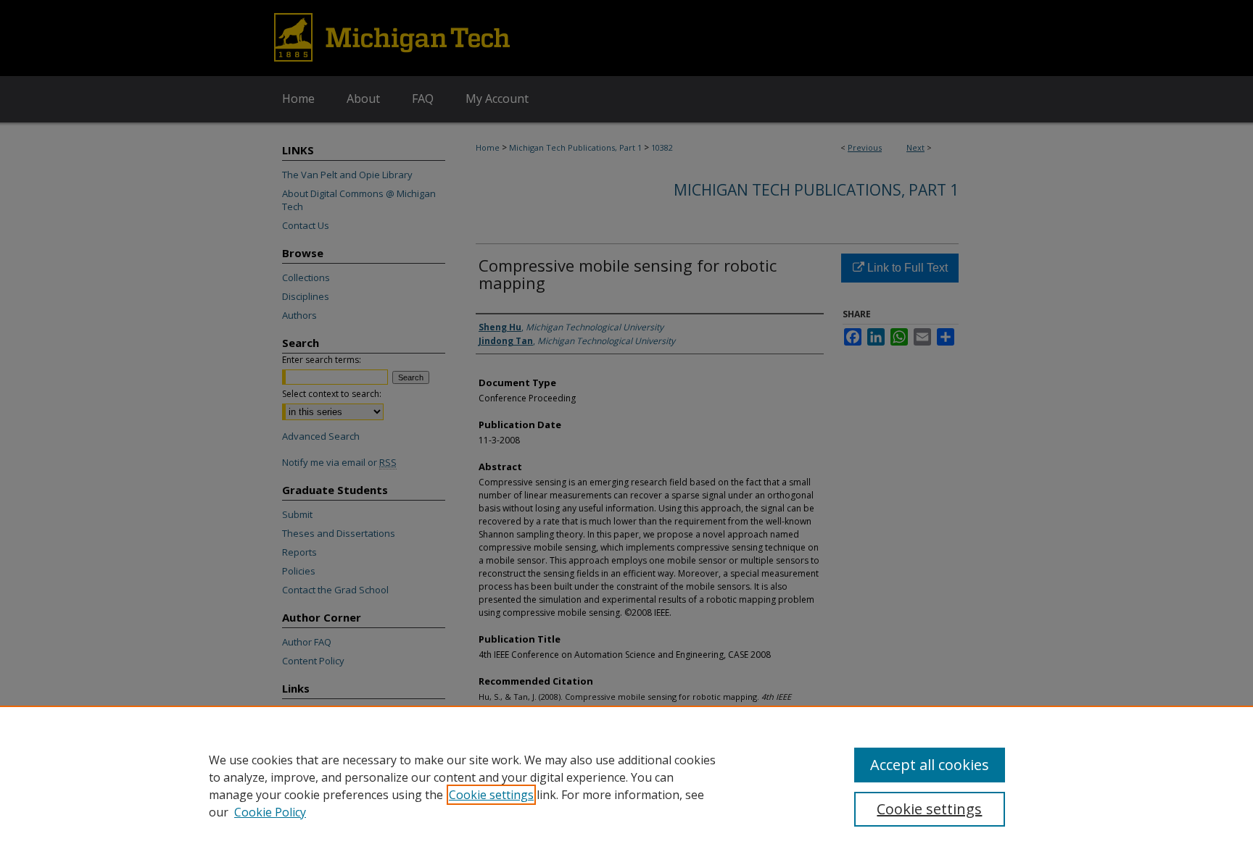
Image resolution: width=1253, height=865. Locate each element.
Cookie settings (491, 795)
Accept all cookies (929, 764)
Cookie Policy (270, 812)
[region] (626, 785)
